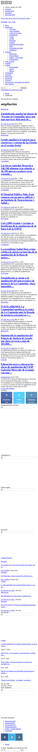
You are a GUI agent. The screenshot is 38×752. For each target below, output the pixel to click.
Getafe (11, 37)
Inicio (7, 25)
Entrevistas (8, 76)
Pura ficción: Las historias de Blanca (17, 82)
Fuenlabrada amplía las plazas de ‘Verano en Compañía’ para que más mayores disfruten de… (19, 116)
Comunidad (9, 73)
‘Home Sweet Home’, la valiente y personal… (16, 680)
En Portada (4, 219)
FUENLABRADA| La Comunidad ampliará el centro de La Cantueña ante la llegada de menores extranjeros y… (17, 310)
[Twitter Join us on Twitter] (11, 737)
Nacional (8, 75)
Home (7, 744)
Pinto (11, 46)
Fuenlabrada (13, 35)
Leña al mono (9, 61)
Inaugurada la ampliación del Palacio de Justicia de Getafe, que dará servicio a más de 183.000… (17, 339)
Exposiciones (13, 67)
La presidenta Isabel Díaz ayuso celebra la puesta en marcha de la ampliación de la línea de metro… (19, 253)
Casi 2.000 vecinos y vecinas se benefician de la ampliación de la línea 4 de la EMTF (18, 226)
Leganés (12, 42)
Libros (11, 69)
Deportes (8, 52)
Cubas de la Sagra (15, 33)
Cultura (7, 65)
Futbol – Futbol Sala (16, 58)
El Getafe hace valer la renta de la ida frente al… (17, 576)
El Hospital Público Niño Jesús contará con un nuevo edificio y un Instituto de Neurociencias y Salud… (18, 198)
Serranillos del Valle (16, 48)
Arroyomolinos (14, 31)
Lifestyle (8, 80)
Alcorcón (12, 29)
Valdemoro (13, 50)
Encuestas (8, 13)
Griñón (11, 39)
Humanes (12, 41)
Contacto (8, 9)
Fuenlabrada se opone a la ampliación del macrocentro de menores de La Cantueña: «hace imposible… (18, 282)
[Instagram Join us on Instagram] (19, 737)
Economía (8, 78)
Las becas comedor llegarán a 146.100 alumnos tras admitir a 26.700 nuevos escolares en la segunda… (17, 169)
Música (11, 71)
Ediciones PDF (10, 15)
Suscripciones (9, 11)
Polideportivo (13, 59)
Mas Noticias (9, 84)
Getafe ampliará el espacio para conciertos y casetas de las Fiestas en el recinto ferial (19, 142)
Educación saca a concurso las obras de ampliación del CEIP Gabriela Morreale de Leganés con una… (17, 368)
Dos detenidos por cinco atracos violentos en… (16, 596)
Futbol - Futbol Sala (13, 729)
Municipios (9, 27)
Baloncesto (13, 54)
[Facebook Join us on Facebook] (4, 737)
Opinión (8, 63)
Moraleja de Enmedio (16, 44)
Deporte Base (13, 56)
